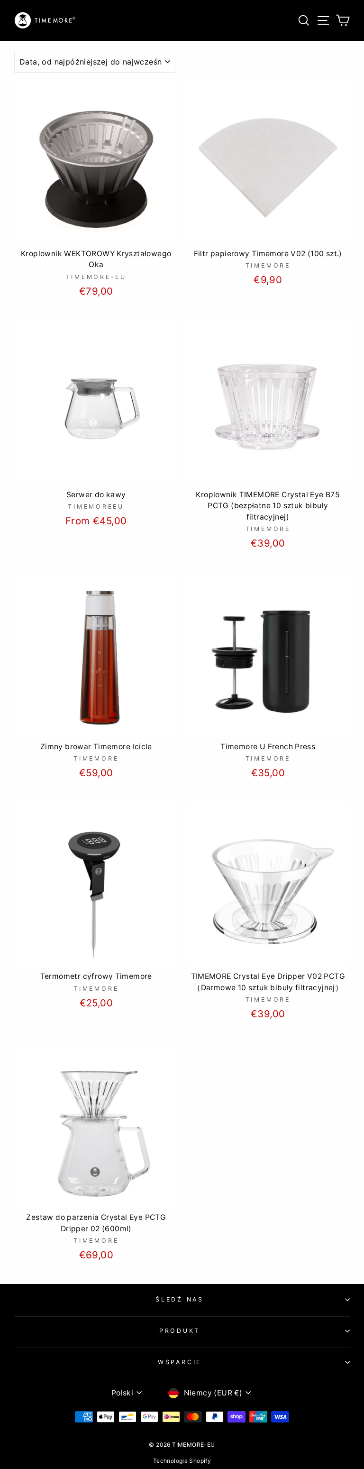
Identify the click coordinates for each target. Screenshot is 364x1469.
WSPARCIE (179, 1362)
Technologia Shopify (182, 1460)
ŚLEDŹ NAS (179, 1299)
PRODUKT (179, 1330)
